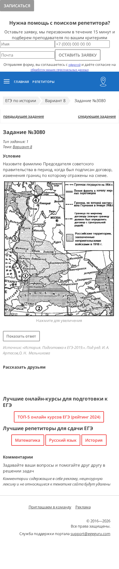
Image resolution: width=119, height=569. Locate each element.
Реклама (83, 507)
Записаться (17, 5)
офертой (74, 65)
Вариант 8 (22, 146)
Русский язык (63, 440)
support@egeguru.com (90, 533)
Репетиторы (43, 81)
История (94, 440)
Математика (27, 440)
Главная (21, 81)
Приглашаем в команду (50, 507)
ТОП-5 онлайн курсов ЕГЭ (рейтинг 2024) (59, 417)
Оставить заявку (78, 55)
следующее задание (97, 116)
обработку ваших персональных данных (60, 70)
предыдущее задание (23, 116)
